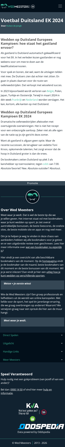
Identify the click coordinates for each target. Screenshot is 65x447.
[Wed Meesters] (18, 6)
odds (46, 164)
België (50, 91)
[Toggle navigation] (60, 6)
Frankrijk (17, 99)
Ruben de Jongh (14, 25)
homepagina (49, 261)
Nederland (32, 99)
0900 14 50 (16, 389)
